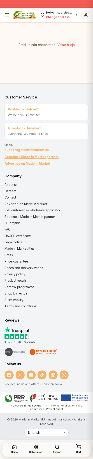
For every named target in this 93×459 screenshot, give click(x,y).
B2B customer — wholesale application (33, 210)
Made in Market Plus (20, 248)
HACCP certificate (18, 236)
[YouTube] (31, 374)
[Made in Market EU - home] (24, 15)
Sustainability (14, 300)
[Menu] (7, 15)
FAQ (8, 229)
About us (11, 185)
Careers (10, 191)
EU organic (13, 223)
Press (9, 255)
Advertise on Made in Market (27, 163)
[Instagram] (20, 374)
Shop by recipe (16, 293)
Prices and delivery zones (24, 268)
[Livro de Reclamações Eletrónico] (15, 352)
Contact (10, 197)
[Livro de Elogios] (44, 352)
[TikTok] (41, 374)
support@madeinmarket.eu (27, 150)
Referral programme (19, 287)
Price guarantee (16, 261)
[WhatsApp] (64, 374)
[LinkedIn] (53, 374)
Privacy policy (15, 274)
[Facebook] (9, 374)
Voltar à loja (66, 45)
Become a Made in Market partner (32, 157)
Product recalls (16, 280)
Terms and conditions (20, 306)
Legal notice (14, 242)
